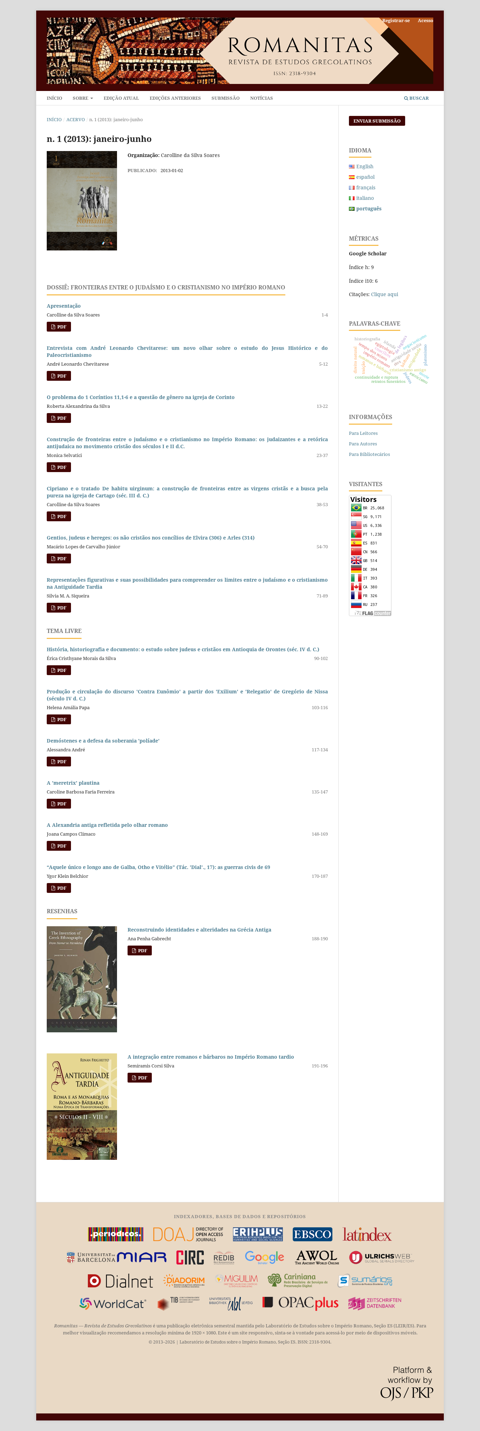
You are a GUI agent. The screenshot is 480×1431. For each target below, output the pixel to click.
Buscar (418, 98)
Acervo (75, 119)
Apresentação (64, 305)
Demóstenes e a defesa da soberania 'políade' (103, 740)
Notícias (261, 98)
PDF (61, 327)
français (365, 187)
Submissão (226, 98)
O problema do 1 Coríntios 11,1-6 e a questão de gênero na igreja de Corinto (141, 397)
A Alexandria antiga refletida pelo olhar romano (107, 825)
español (365, 177)
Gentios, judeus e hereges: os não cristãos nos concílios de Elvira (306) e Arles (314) (151, 537)
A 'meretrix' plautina (73, 782)
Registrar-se (396, 20)
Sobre (81, 98)
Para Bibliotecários (369, 454)
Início (54, 98)
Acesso (425, 20)
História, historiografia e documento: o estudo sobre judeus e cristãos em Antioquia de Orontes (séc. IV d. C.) (183, 649)
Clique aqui (384, 294)
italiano (365, 198)
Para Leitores (363, 433)
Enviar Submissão (377, 121)
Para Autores (363, 443)
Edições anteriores (175, 98)
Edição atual (121, 98)
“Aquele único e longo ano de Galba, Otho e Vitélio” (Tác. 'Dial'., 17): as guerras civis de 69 (158, 867)
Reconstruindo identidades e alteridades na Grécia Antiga (199, 929)
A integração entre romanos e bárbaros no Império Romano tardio (211, 1056)
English (365, 166)
